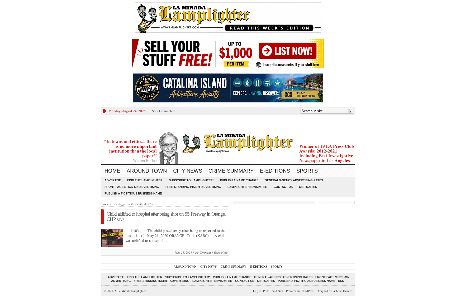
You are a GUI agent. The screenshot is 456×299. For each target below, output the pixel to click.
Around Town (147, 171)
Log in (257, 291)
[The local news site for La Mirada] (228, 142)
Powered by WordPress (300, 291)
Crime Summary (231, 171)
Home (112, 171)
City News (187, 171)
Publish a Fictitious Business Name (133, 193)
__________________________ (228, 70)
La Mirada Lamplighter (130, 291)
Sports (307, 171)
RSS (341, 280)
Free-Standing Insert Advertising (193, 186)
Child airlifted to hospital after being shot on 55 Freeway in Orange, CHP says (166, 216)
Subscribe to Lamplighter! (191, 180)
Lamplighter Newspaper (247, 186)
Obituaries (308, 186)
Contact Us (283, 186)
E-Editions (275, 171)
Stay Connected (163, 110)
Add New (277, 291)
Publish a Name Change (239, 180)
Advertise (112, 180)
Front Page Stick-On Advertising (131, 186)
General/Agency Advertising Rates (294, 180)
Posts (266, 291)
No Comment (203, 252)
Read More (220, 252)
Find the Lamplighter (145, 180)
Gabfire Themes (342, 291)
